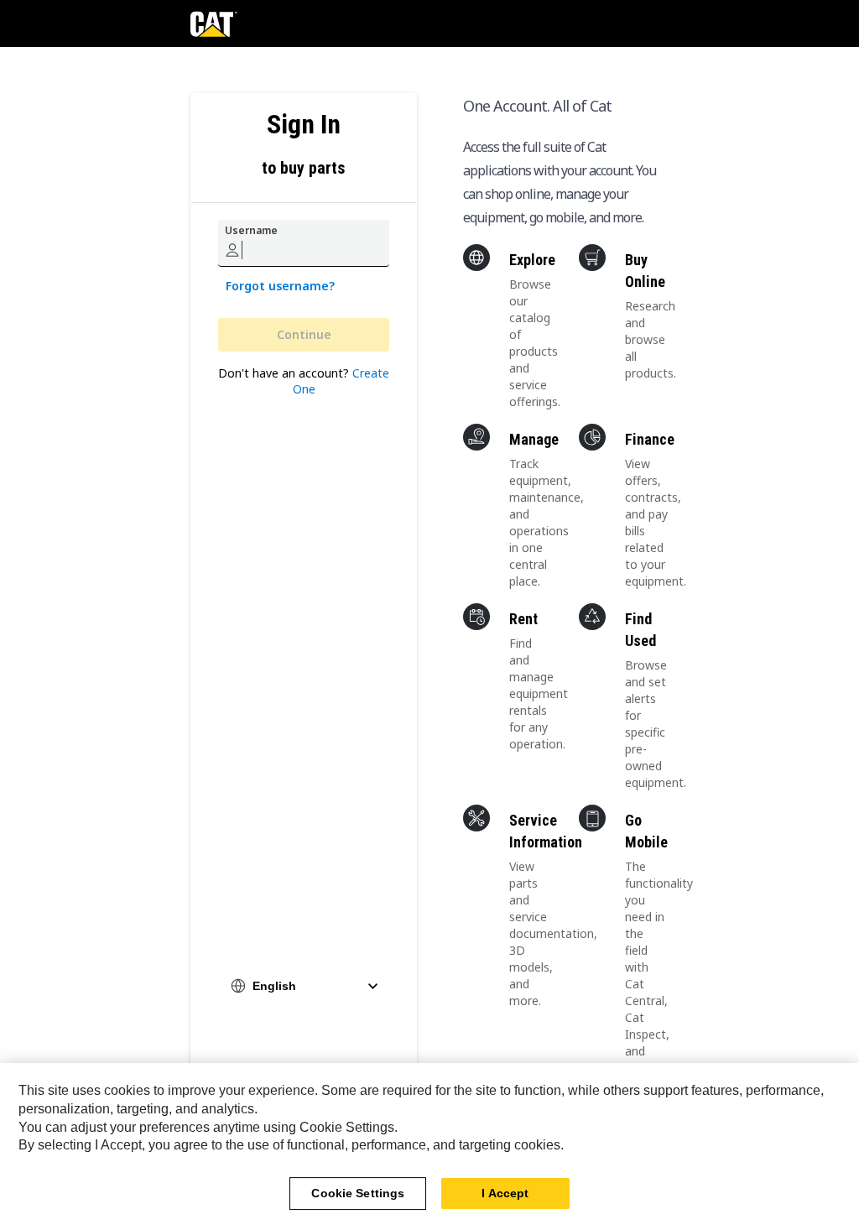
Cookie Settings (357, 1193)
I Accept (505, 1193)
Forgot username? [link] (280, 286)
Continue (304, 334)
